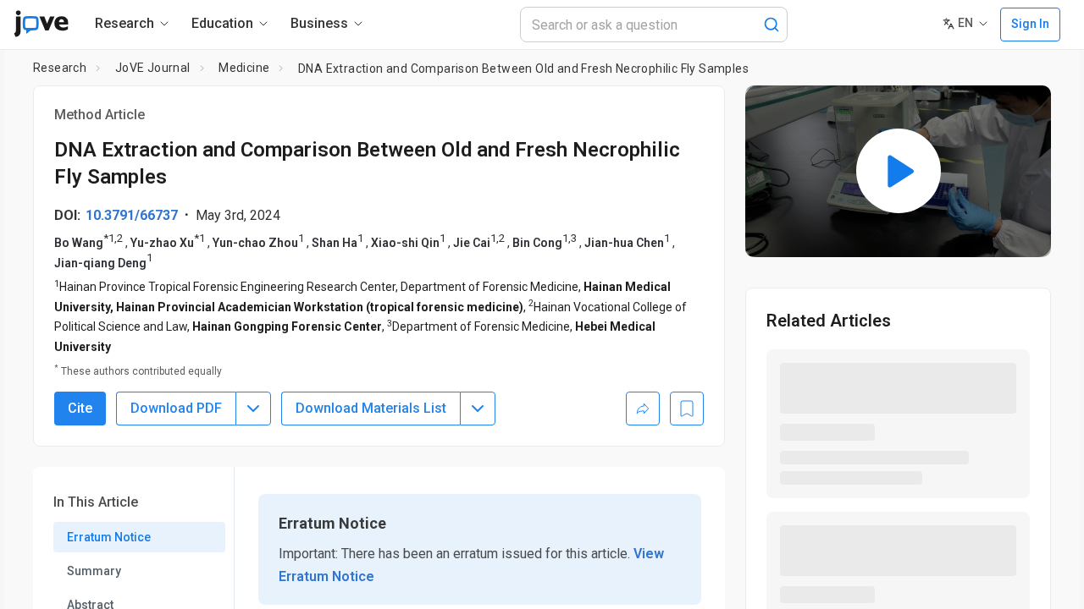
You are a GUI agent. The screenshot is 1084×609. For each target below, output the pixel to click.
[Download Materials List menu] (477, 408)
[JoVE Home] (41, 23)
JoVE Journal (153, 67)
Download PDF (176, 408)
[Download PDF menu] (253, 408)
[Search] (771, 24)
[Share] (643, 408)
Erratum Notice (109, 537)
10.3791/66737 (132, 215)
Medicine (243, 67)
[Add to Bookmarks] (687, 408)
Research (59, 67)
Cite (80, 408)
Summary (94, 571)
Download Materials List (371, 408)
